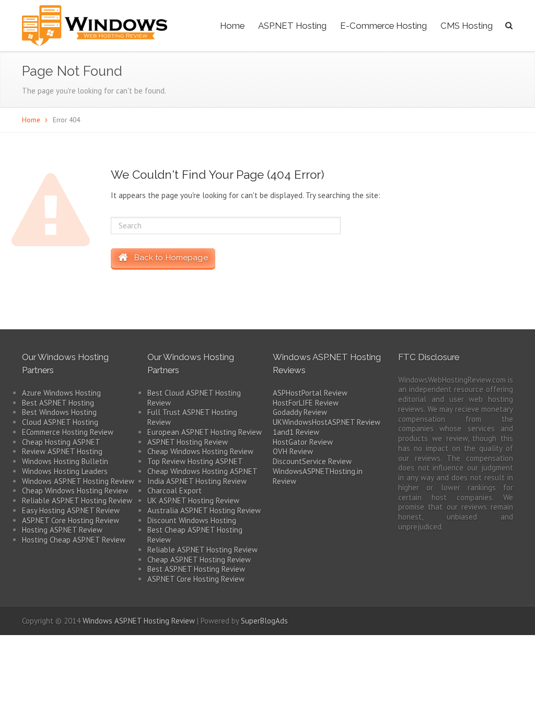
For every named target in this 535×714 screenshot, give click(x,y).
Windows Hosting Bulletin (65, 461)
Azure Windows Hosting (61, 393)
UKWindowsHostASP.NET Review (326, 422)
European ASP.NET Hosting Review (204, 432)
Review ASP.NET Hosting (62, 451)
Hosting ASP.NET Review (62, 530)
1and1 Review (296, 432)
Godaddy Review (300, 412)
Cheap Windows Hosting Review (75, 491)
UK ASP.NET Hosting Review (193, 500)
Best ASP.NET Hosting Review (196, 569)
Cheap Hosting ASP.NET (61, 442)
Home (232, 25)
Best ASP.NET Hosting (58, 403)
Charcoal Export (174, 491)
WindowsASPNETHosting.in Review (318, 476)
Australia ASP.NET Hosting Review (204, 510)
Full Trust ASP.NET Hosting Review (192, 417)
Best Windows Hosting (59, 412)
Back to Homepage (167, 257)
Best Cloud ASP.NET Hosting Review (194, 398)
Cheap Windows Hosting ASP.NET (202, 471)
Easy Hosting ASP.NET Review (71, 510)
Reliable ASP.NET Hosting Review (77, 500)
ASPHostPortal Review (310, 393)
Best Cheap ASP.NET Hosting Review (194, 535)
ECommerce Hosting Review (67, 432)
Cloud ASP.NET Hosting (60, 422)
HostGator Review (303, 442)
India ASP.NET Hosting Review (197, 481)
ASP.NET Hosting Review (187, 442)
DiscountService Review (312, 461)
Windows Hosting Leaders (65, 471)
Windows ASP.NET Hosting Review (78, 481)
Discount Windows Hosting (191, 520)
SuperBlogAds (264, 621)
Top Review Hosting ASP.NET (195, 461)
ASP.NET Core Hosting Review (70, 520)
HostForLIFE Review (306, 403)
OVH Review (293, 451)
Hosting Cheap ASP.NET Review (73, 540)
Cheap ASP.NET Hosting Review (199, 560)
